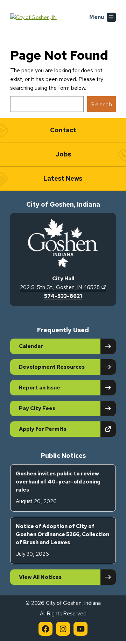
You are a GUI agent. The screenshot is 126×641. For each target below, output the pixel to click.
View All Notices (40, 577)
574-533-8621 (63, 296)
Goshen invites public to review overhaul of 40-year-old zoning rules (58, 487)
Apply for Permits (67, 429)
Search (102, 104)
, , (63, 287)
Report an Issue (39, 387)
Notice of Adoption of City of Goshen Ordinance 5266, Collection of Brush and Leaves (62, 540)
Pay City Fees (37, 408)
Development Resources (52, 366)
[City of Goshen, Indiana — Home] (34, 17)
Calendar (31, 346)
